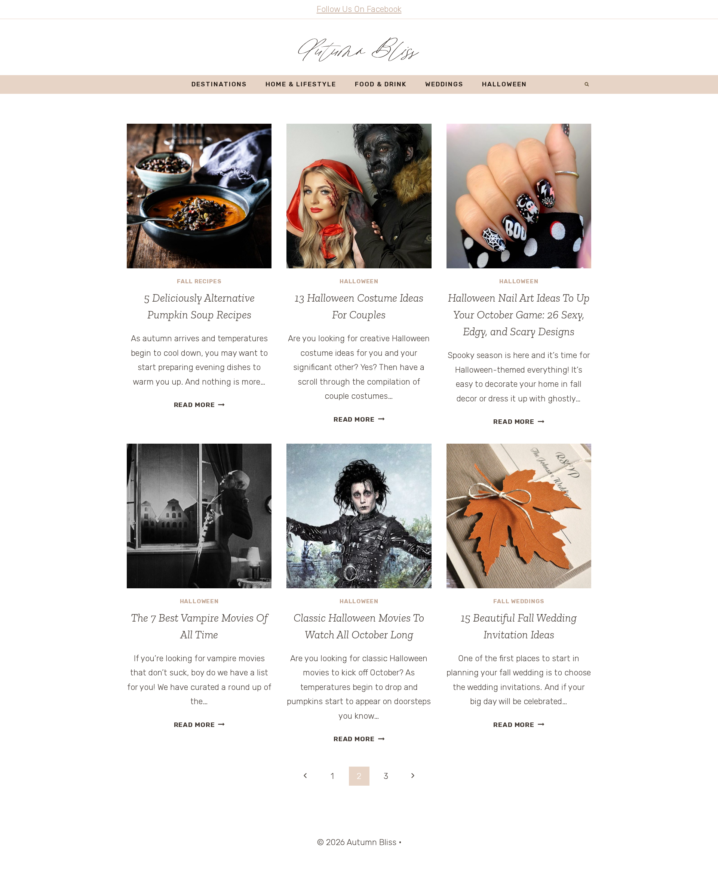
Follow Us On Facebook (359, 9)
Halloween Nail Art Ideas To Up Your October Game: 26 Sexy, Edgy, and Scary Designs (519, 314)
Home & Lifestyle (301, 84)
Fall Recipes (199, 281)
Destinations (219, 84)
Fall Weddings (518, 601)
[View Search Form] (586, 84)
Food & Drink (380, 84)
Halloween (504, 84)
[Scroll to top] (698, 853)
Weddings (444, 84)
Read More (199, 405)
